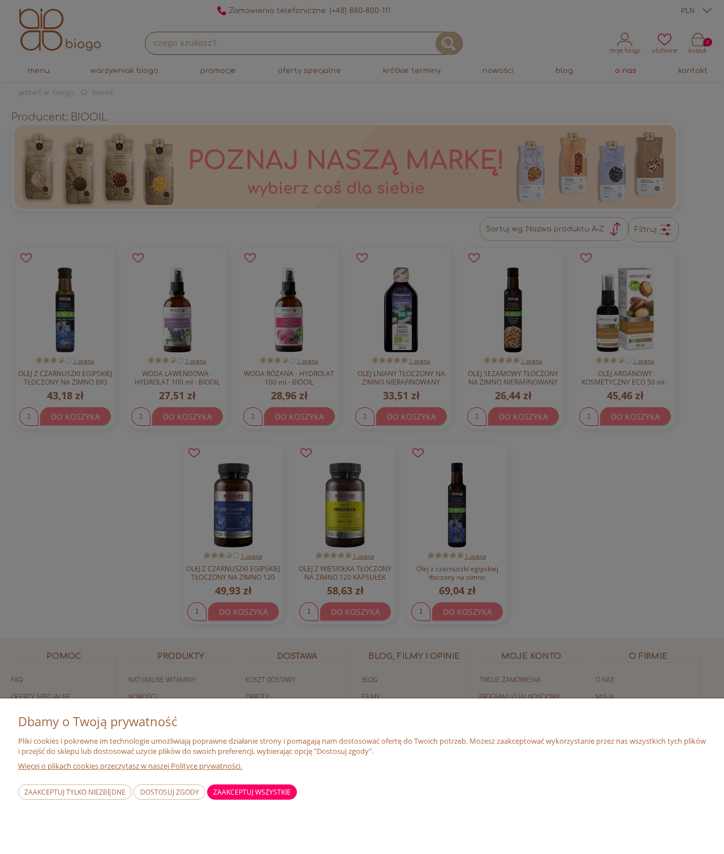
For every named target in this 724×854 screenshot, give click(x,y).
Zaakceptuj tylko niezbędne (75, 792)
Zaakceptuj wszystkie (252, 792)
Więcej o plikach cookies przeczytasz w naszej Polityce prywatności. (130, 766)
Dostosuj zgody (169, 792)
